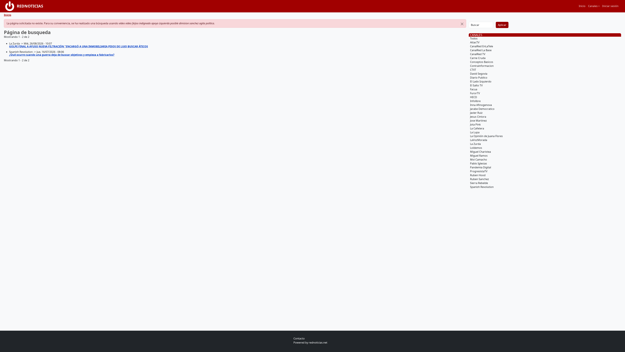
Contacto (299, 338)
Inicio (582, 6)
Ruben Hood (478, 175)
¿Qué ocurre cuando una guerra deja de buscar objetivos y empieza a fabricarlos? (61, 55)
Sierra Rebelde (479, 183)
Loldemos (476, 148)
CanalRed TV (477, 54)
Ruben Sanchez (479, 179)
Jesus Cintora (478, 116)
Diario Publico (478, 77)
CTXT (473, 70)
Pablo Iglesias (478, 163)
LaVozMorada (478, 140)
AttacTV (474, 42)
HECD (473, 97)
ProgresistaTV (478, 171)
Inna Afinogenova (481, 105)
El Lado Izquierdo (480, 81)
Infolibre (475, 101)
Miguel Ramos (479, 155)
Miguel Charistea (480, 152)
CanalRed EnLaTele (481, 46)
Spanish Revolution (482, 187)
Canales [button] (593, 6)
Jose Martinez (478, 120)
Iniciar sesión (610, 6)
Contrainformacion (482, 66)
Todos (474, 38)
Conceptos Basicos (481, 62)
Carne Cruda (478, 58)
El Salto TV (476, 85)
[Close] (462, 24)
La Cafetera (477, 128)
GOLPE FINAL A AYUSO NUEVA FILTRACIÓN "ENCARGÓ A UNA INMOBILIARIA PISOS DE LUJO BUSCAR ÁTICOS (78, 46)
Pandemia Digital (480, 167)
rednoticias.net (318, 342)
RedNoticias (30, 6)
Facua (473, 89)
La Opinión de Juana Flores (486, 136)
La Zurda (475, 144)
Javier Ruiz (476, 113)
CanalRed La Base (481, 50)
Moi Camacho (478, 159)
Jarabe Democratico (482, 109)
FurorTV (475, 93)
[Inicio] (11, 6)
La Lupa (474, 132)
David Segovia (478, 73)
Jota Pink (475, 124)
